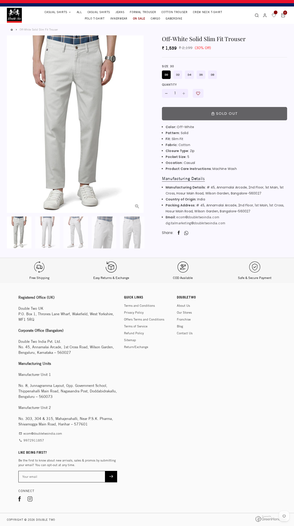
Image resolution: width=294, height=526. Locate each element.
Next (137, 112)
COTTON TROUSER (174, 12)
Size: (168, 66)
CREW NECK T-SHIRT (207, 12)
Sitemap (130, 340)
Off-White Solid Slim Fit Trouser (39, 29)
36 (201, 75)
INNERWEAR (118, 18)
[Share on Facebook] (179, 233)
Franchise (184, 319)
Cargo (155, 18)
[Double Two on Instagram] (30, 500)
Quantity (169, 85)
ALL (79, 12)
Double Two (45, 519)
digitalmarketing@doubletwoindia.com (195, 223)
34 (189, 75)
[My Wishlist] (274, 15)
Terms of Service (135, 326)
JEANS (120, 12)
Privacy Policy (134, 312)
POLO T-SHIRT (95, 18)
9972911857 (31, 440)
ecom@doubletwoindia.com (197, 217)
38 (212, 75)
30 (166, 75)
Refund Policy (134, 333)
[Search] (257, 15)
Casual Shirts (58, 12)
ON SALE (139, 18)
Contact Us (184, 333)
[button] (198, 93)
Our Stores (184, 312)
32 (178, 75)
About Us (183, 305)
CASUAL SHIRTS (99, 12)
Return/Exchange (136, 347)
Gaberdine (174, 18)
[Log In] (265, 15)
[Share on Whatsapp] (186, 233)
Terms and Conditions (139, 305)
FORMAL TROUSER (143, 12)
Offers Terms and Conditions (144, 319)
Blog (180, 326)
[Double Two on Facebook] (19, 500)
